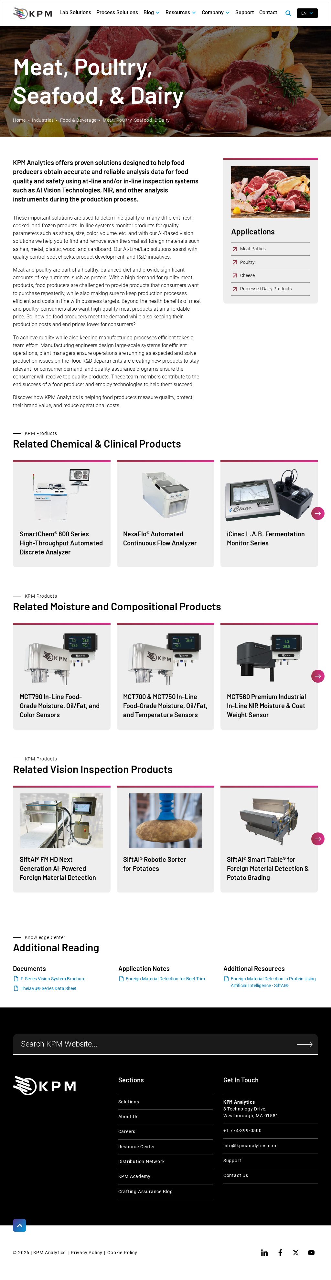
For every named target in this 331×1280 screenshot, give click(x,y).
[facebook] (280, 1252)
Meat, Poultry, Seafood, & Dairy (136, 120)
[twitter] (295, 1252)
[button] (152, 12)
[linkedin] (264, 1252)
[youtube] (311, 1252)
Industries (43, 120)
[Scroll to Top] (19, 1225)
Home (19, 120)
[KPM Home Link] (44, 1085)
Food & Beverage (78, 120)
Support (244, 12)
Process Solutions (117, 12)
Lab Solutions (75, 12)
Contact (268, 12)
